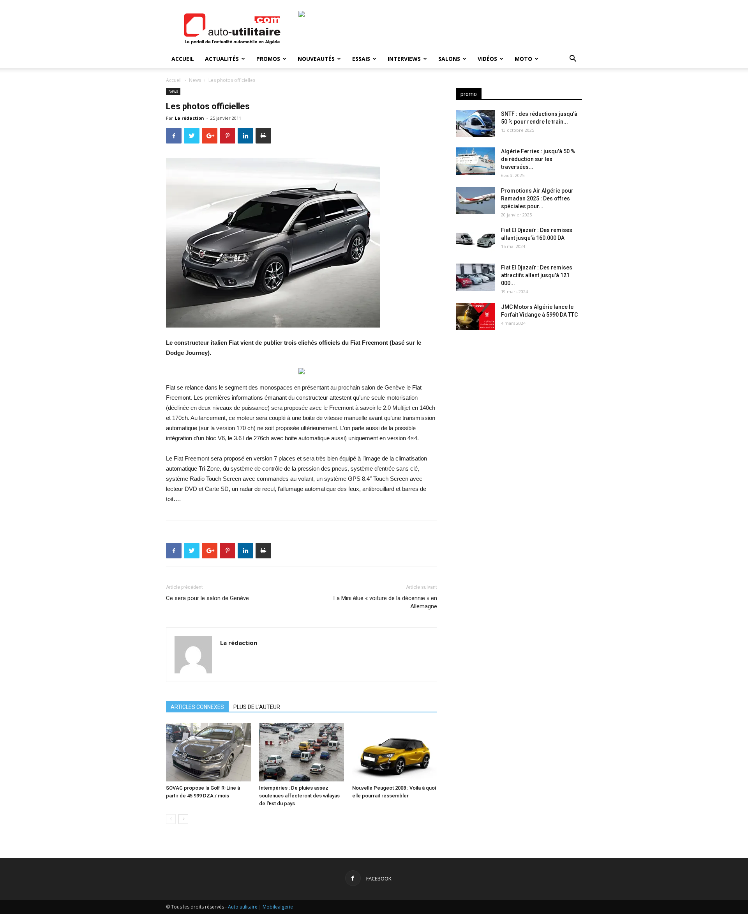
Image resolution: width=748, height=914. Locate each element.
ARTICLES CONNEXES (197, 707)
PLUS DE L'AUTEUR (256, 707)
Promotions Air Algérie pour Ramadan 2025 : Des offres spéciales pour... (537, 198)
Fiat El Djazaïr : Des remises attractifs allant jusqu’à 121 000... (536, 275)
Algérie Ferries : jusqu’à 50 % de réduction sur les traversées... (538, 159)
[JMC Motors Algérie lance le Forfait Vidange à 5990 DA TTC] (475, 316)
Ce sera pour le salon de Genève (207, 598)
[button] (572, 59)
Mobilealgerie (278, 906)
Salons (449, 58)
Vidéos (487, 58)
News (195, 80)
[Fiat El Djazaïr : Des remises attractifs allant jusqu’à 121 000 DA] (475, 277)
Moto (523, 58)
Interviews (404, 58)
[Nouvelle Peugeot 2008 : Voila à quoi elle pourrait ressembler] (394, 752)
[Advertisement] (519, 397)
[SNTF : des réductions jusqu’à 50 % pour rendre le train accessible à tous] (475, 123)
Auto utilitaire (243, 906)
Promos (268, 58)
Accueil (182, 58)
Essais (361, 58)
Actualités (222, 58)
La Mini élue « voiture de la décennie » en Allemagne (385, 602)
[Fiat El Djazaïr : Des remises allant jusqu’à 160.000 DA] (475, 239)
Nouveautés (316, 58)
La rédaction (189, 118)
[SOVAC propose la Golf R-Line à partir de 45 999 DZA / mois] (208, 752)
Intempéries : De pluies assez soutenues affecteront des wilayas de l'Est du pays (299, 795)
